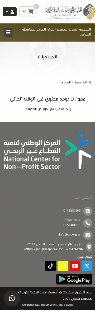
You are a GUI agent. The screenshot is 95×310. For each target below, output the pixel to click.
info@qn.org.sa (69, 234)
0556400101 (71, 225)
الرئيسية (81, 82)
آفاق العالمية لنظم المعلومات (39, 305)
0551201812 (72, 220)
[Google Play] (74, 279)
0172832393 (71, 210)
